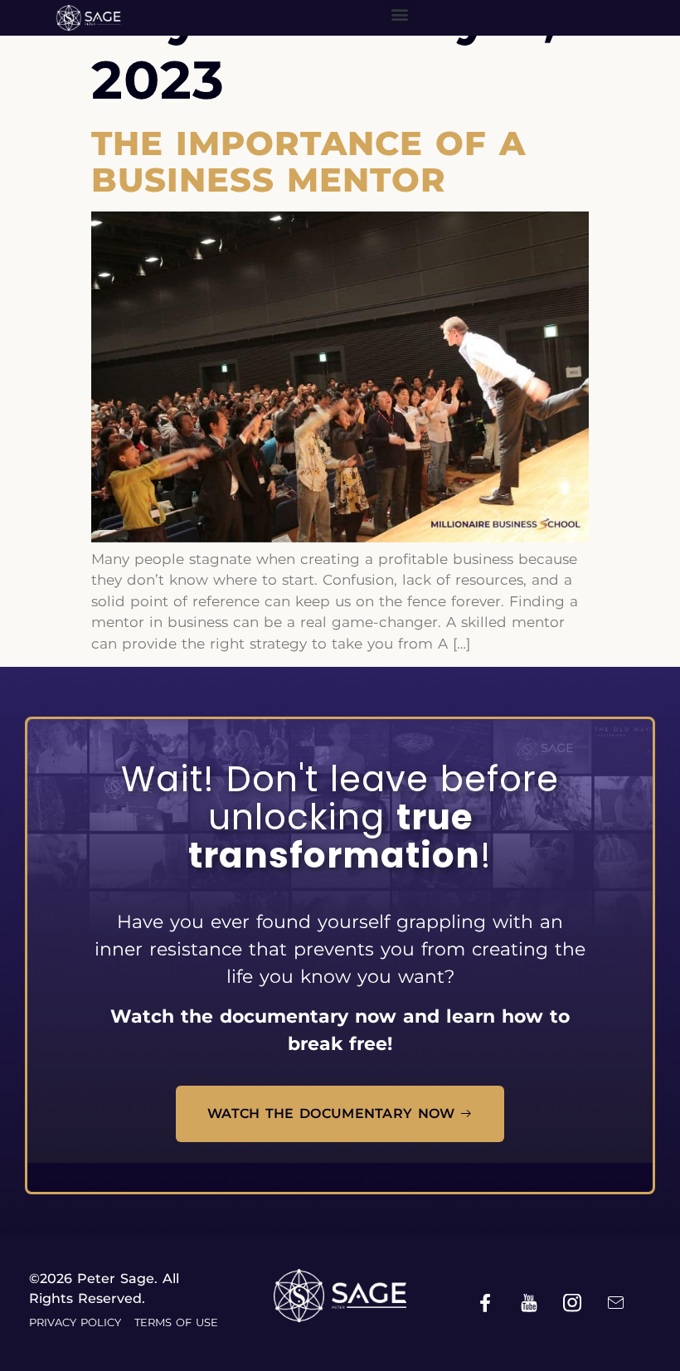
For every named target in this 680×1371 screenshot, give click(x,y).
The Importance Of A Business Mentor (308, 161)
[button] (400, 13)
